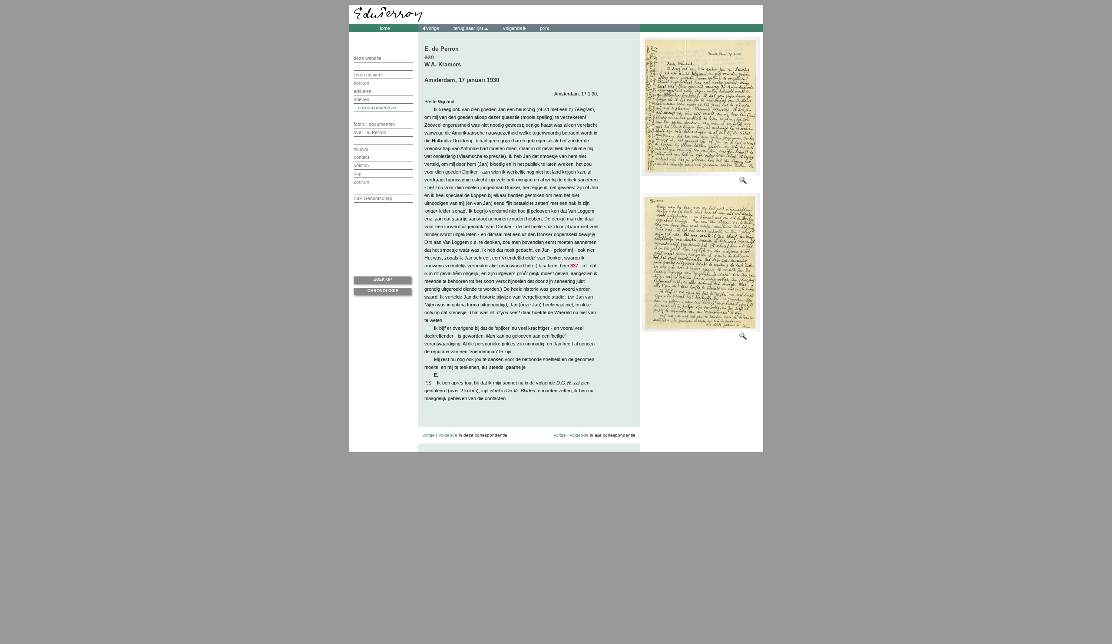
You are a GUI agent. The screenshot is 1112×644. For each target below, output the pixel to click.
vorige (432, 28)
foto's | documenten (374, 124)
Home (383, 28)
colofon (361, 165)
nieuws (361, 148)
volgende (512, 28)
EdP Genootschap (373, 198)
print (544, 28)
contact (361, 157)
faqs (358, 173)
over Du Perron (370, 132)
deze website (367, 58)
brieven (361, 99)
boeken (361, 82)
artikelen (362, 91)
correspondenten (376, 107)
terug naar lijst (468, 28)
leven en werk (368, 74)
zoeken (361, 181)
